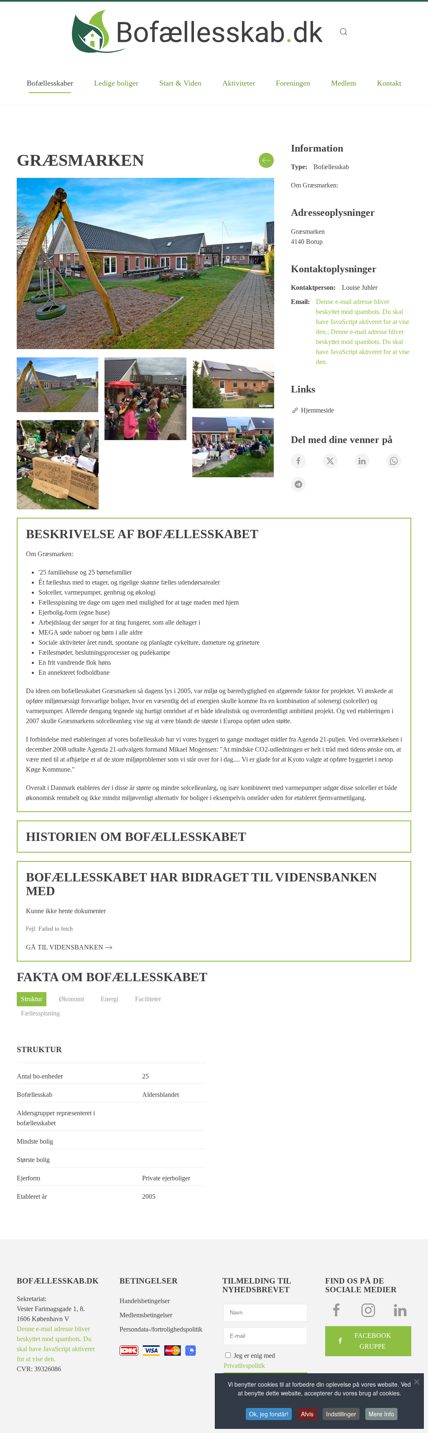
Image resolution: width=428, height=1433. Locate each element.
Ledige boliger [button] (116, 83)
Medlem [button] (343, 83)
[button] (347, 32)
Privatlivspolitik (244, 1365)
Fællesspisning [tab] (40, 1013)
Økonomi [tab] (71, 999)
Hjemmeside (317, 410)
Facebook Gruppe (372, 1341)
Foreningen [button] (293, 83)
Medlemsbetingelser (146, 1315)
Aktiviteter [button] (238, 83)
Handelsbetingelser (145, 1300)
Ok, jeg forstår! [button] (268, 1414)
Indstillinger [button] (341, 1414)
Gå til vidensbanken (64, 947)
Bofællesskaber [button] (50, 83)
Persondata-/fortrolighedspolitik (161, 1329)
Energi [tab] (109, 999)
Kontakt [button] (389, 83)
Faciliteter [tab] (148, 999)
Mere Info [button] (381, 1414)
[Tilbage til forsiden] (197, 31)
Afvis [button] (307, 1414)
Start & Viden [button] (180, 83)
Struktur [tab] (31, 999)
